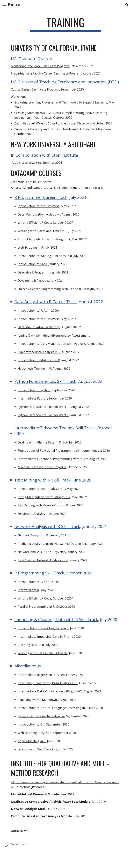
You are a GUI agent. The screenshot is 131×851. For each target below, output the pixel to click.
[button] (4, 4)
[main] (65, 24)
